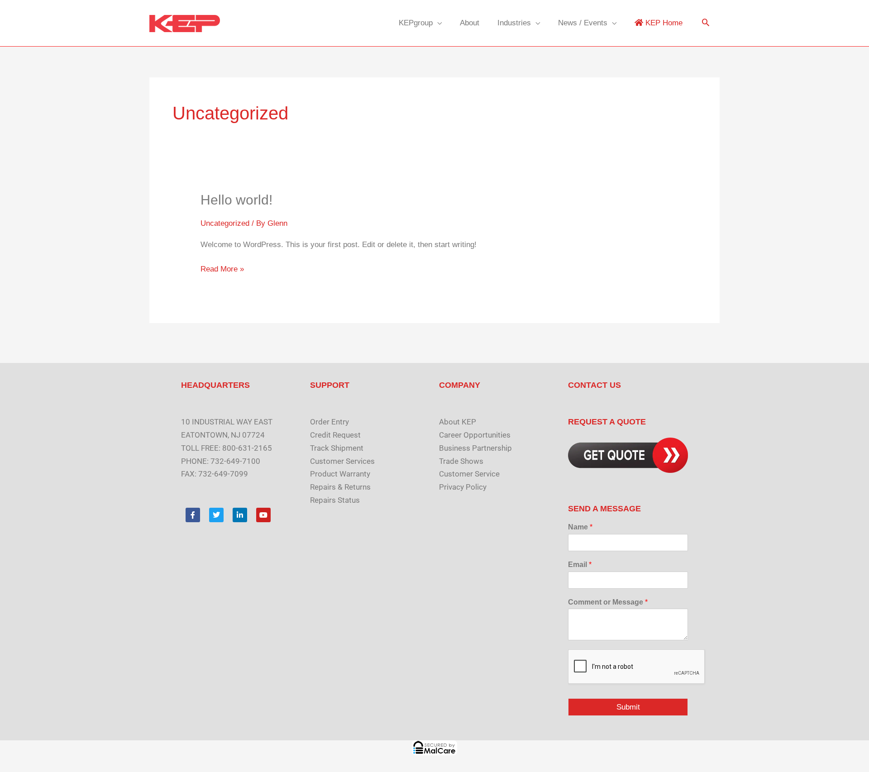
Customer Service (469, 473)
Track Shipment (336, 448)
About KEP (457, 421)
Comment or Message (608, 602)
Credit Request (335, 434)
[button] (706, 23)
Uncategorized (225, 223)
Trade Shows (461, 461)
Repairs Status (335, 500)
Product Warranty (340, 473)
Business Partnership (475, 448)
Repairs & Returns (340, 486)
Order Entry (329, 421)
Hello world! (236, 199)
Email (580, 564)
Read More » (222, 268)
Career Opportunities (475, 434)
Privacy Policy (463, 486)
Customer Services (342, 461)
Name (580, 527)
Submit (628, 707)
